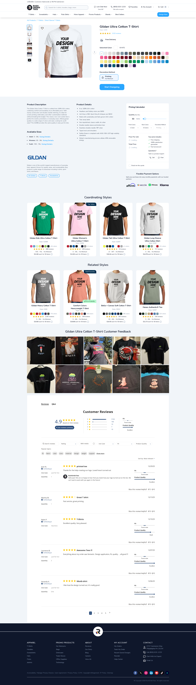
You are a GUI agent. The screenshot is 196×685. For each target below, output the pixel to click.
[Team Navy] (118, 314)
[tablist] (98, 402)
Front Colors (132, 124)
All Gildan (32, 176)
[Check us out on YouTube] (156, 673)
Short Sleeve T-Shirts (52, 20)
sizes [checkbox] (61, 453)
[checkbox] (130, 166)
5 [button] (105, 613)
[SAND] (138, 57)
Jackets (29, 662)
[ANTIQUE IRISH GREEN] (130, 61)
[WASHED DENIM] (73, 314)
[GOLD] (118, 61)
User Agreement (61, 673)
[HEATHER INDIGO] (126, 53)
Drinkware (59, 653)
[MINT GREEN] (122, 61)
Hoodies (30, 649)
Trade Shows (60, 656)
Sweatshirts (54, 176)
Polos (29, 659)
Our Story (88, 649)
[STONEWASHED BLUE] (157, 314)
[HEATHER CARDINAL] (109, 57)
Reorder (117, 656)
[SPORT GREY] (118, 53)
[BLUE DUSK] (126, 65)
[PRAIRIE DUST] (130, 53)
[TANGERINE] (146, 57)
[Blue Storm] (109, 314)
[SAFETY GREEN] (114, 61)
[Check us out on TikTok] (162, 673)
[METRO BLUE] (118, 65)
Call (153, 158)
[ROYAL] (101, 65)
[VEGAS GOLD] (134, 57)
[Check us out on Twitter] (141, 673)
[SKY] (150, 61)
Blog (87, 653)
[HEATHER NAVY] (150, 53)
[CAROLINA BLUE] (154, 61)
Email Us (149, 660)
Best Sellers (119, 14)
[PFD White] (105, 53)
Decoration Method (160, 124)
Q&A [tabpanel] (54, 404)
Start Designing (112, 87)
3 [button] (98, 613)
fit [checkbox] (42, 453)
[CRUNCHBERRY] (70, 314)
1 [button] (90, 613)
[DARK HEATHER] (142, 53)
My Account (147, 7)
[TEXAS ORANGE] (158, 57)
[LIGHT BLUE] (146, 61)
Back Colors (145, 124)
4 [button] (101, 613)
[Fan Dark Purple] (45, 314)
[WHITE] (116, 48)
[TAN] (142, 57)
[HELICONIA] (105, 57)
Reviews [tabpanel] (45, 404)
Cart (163, 7)
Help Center (118, 659)
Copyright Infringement (91, 673)
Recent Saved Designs (122, 653)
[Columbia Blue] (115, 314)
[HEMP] (76, 314)
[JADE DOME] (142, 61)
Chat (161, 158)
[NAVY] (122, 65)
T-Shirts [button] (31, 14)
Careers (88, 656)
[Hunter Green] (121, 314)
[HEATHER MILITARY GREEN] (48, 314)
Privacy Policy (72, 673)
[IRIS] (158, 61)
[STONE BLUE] (122, 53)
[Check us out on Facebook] (135, 673)
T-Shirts (40, 20)
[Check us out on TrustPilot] (167, 673)
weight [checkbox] (84, 453)
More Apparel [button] (79, 14)
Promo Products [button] (95, 14)
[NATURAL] (167, 57)
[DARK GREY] (107, 314)
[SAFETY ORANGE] (150, 57)
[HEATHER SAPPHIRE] (163, 61)
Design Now (163, 14)
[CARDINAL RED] (126, 57)
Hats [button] (54, 14)
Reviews (88, 646)
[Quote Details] (52, 254)
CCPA (80, 673)
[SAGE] (67, 314)
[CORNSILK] (101, 61)
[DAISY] (105, 61)
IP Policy (103, 673)
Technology (60, 662)
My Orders (118, 646)
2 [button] (94, 613)
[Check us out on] (151, 673)
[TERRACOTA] (82, 314)
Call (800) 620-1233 (154, 652)
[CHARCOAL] (138, 53)
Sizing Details (45, 137)
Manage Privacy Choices (45, 673)
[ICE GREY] (109, 53)
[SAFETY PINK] (101, 57)
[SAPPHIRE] (167, 61)
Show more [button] (100, 453)
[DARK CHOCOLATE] (163, 57)
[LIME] (126, 61)
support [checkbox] (92, 453)
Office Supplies (61, 659)
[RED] (114, 57)
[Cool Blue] (112, 314)
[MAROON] (130, 57)
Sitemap (110, 673)
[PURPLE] (134, 65)
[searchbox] (50, 443)
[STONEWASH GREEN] (146, 314)
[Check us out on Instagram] (146, 673)
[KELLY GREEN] (138, 61)
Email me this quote (137, 165)
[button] (41, 351)
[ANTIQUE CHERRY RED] (122, 57)
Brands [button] (107, 14)
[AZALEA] (167, 53)
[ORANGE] (154, 57)
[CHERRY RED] (118, 57)
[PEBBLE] (149, 314)
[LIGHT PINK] (163, 53)
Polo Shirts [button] (65, 14)
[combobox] (66, 7)
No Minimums (61, 646)
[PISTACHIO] (109, 61)
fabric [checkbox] (48, 453)
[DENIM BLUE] (154, 314)
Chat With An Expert (153, 656)
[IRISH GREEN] (134, 61)
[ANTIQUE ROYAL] (109, 65)
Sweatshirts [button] (43, 14)
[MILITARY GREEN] (134, 53)
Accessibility (31, 673)
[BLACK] (158, 53)
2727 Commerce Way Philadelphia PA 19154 (154, 647)
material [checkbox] (68, 453)
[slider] (145, 119)
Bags (58, 649)
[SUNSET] (40, 314)
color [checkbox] (55, 453)
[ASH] (114, 53)
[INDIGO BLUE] (105, 65)
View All (88, 659)
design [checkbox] (76, 453)
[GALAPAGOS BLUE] (114, 65)
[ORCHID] (130, 65)
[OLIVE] (146, 53)
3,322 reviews (116, 33)
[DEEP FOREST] (143, 314)
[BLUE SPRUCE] (79, 314)
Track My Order (119, 649)
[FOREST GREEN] (154, 53)
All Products (31, 20)
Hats (28, 656)
